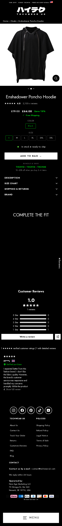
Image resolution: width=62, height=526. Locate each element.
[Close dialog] (58, 243)
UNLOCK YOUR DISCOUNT (45, 277)
